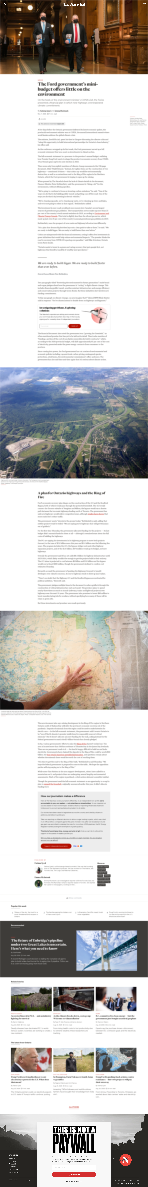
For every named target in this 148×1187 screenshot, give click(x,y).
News (40, 80)
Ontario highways (103, 879)
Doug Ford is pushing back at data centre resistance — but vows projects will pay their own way (115, 1079)
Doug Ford (101, 870)
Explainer (15, 1074)
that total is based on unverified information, (65, 755)
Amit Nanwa (73, 1083)
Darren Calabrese (18, 1022)
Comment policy (134, 1180)
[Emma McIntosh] (39, 884)
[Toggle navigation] (4, 4)
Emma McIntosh (61, 111)
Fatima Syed (45, 111)
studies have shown (96, 514)
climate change (103, 867)
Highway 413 (102, 873)
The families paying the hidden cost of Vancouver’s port (58, 913)
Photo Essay (16, 1013)
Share (43, 119)
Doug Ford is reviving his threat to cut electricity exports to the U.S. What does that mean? (121, 914)
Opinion (57, 1013)
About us (12, 1158)
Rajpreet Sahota (60, 1083)
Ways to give (13, 1169)
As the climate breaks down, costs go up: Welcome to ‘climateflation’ (72, 1017)
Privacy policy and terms (120, 1180)
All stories (74, 1107)
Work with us (13, 1164)
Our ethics (12, 1167)
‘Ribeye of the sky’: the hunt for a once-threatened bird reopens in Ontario (26, 914)
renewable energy (104, 882)
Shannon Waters (103, 1022)
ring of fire (101, 885)
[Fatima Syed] (39, 870)
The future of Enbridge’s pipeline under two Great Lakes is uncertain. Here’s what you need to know (39, 944)
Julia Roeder (17, 952)
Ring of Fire (82, 744)
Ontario (107, 876)
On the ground (60, 1074)
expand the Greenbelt (52, 784)
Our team (12, 1161)
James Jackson (77, 1022)
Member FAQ (14, 1172)
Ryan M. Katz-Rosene (62, 1022)
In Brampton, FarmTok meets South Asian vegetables (90, 913)
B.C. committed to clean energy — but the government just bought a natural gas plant (116, 1017)
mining (100, 876)
